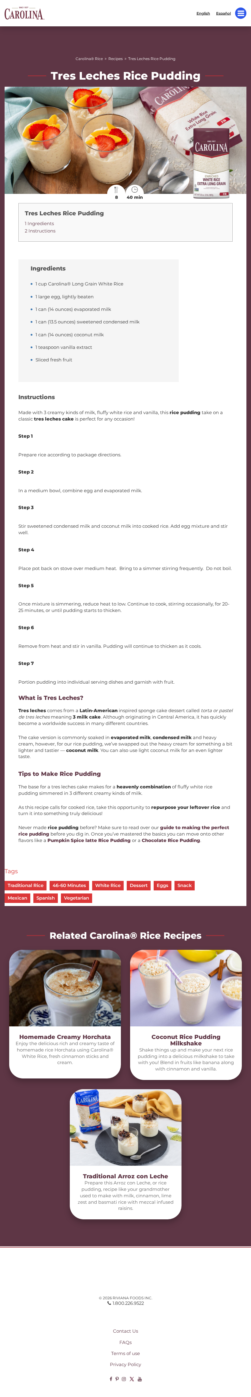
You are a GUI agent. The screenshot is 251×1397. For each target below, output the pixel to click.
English (203, 13)
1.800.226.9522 (128, 1303)
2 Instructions (40, 231)
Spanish (45, 898)
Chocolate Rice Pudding (171, 840)
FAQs (125, 1342)
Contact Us (125, 1331)
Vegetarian (76, 898)
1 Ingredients (39, 223)
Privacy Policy (125, 1364)
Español (223, 13)
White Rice (108, 885)
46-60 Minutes (69, 885)
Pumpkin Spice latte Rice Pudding (89, 840)
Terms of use (125, 1353)
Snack (185, 885)
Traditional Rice (25, 885)
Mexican (17, 898)
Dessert (139, 885)
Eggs (162, 885)
